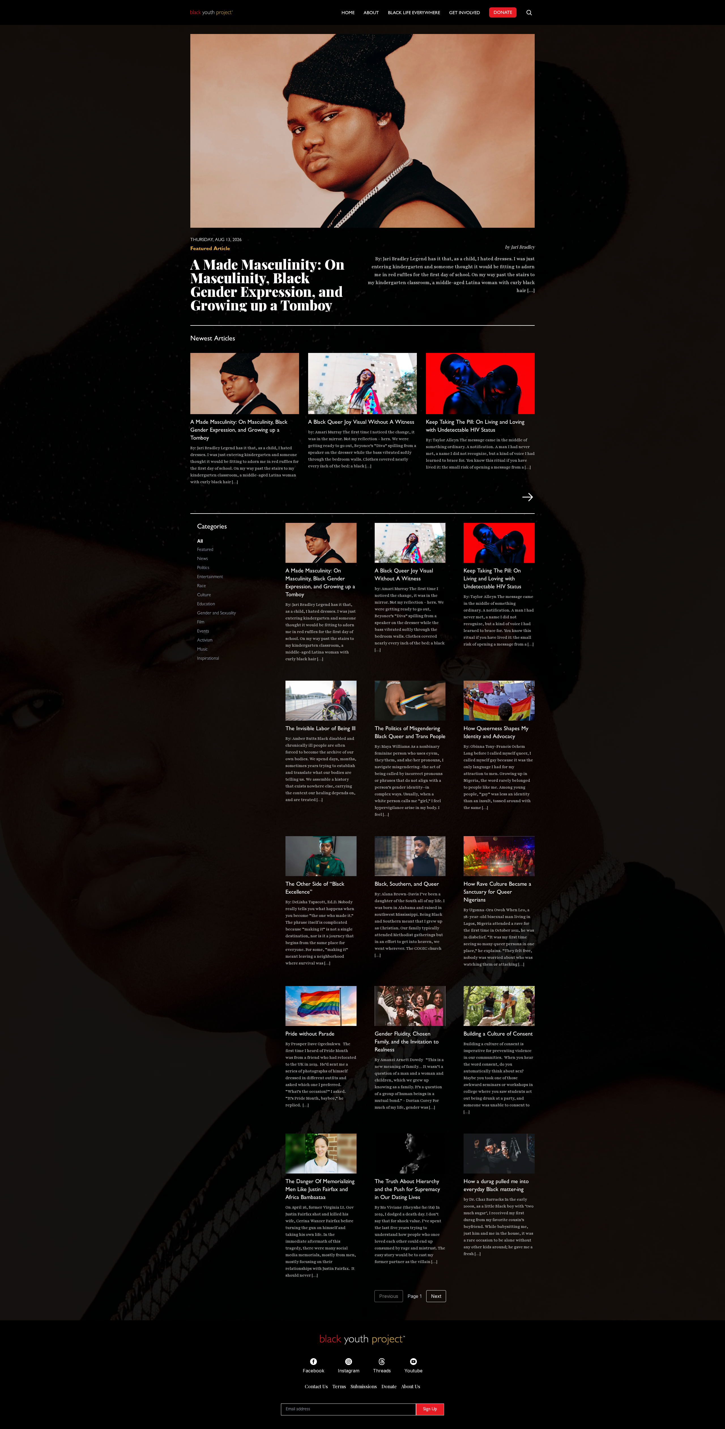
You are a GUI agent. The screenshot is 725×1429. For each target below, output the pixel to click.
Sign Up (430, 1409)
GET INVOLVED (464, 13)
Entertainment (210, 577)
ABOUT (371, 13)
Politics (203, 568)
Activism (204, 640)
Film (200, 622)
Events (203, 631)
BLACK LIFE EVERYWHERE (414, 13)
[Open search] (529, 12)
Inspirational (208, 659)
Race (201, 586)
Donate (389, 1386)
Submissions (364, 1386)
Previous (388, 1296)
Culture (204, 595)
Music (202, 650)
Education (206, 604)
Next (436, 1296)
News (202, 559)
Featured (205, 550)
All (200, 541)
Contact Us (316, 1386)
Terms (339, 1386)
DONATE (503, 13)
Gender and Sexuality (216, 613)
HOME (348, 13)
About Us (410, 1386)
